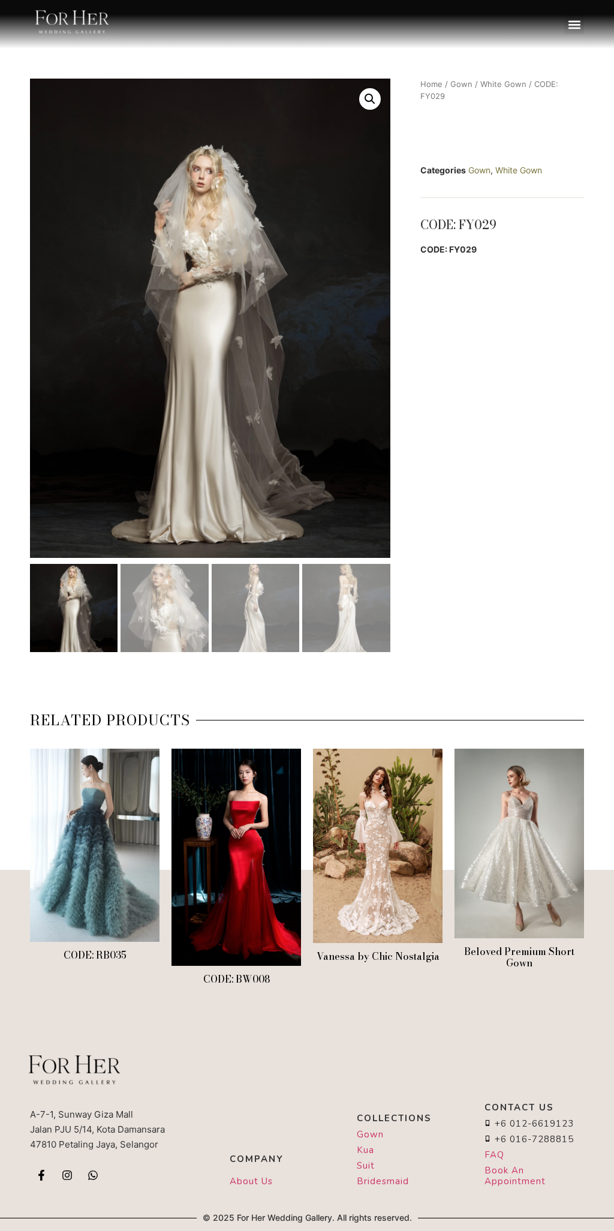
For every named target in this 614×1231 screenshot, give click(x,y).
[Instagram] (67, 1175)
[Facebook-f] (41, 1175)
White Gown (503, 84)
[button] (574, 24)
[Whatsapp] (93, 1175)
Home (431, 84)
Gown (461, 84)
